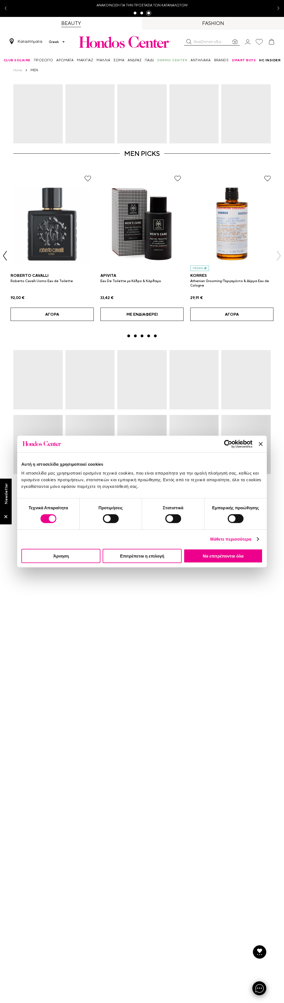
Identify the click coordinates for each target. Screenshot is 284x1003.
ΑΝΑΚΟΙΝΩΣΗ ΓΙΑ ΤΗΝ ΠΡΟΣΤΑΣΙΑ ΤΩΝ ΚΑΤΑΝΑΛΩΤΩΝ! (142, 5)
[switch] (111, 518)
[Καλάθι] (271, 42)
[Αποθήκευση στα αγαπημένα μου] (88, 178)
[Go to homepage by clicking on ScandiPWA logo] (124, 42)
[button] (188, 41)
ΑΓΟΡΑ (52, 314)
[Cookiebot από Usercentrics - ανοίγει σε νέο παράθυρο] (228, 444)
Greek (54, 42)
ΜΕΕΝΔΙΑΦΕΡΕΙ (142, 314)
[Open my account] (248, 41)
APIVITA (108, 275)
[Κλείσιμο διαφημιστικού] (261, 444)
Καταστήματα (30, 41)
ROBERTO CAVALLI (30, 275)
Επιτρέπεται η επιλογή (142, 555)
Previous (8, 8)
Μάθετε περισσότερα (231, 539)
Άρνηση (61, 555)
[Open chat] (259, 988)
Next (276, 8)
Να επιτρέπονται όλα (223, 555)
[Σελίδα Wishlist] (259, 42)
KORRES (198, 275)
